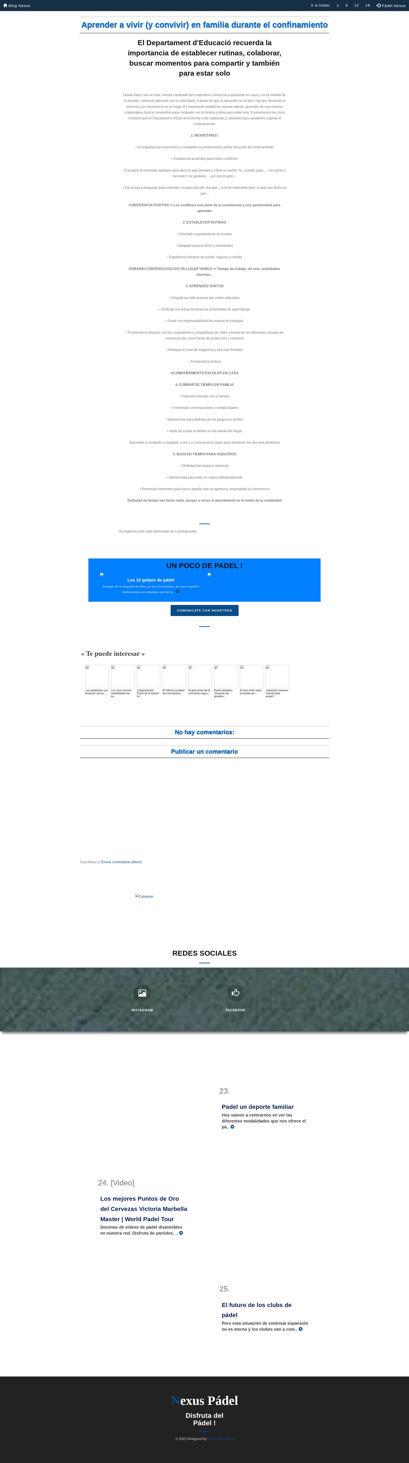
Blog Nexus (18, 6)
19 (367, 5)
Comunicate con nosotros (204, 610)
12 (356, 5)
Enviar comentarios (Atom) (121, 862)
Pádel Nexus (393, 6)
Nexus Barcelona (220, 1439)
